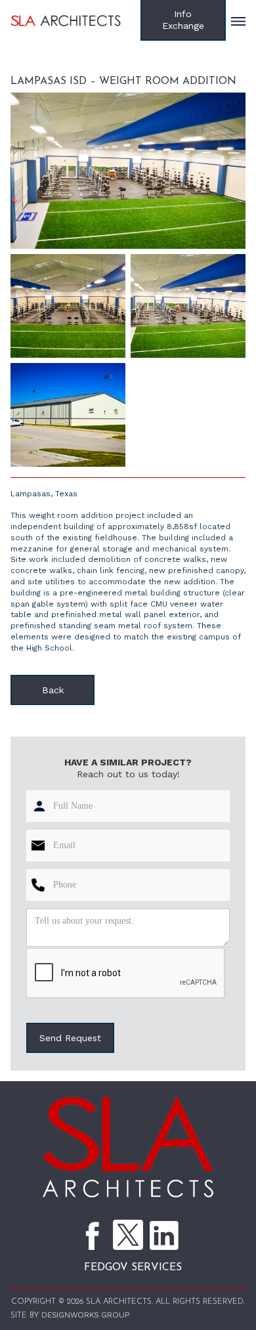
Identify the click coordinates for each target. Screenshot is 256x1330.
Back (53, 690)
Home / (30, 64)
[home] (75, 19)
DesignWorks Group (85, 1314)
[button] (238, 20)
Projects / (78, 64)
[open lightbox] (128, 171)
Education (133, 64)
